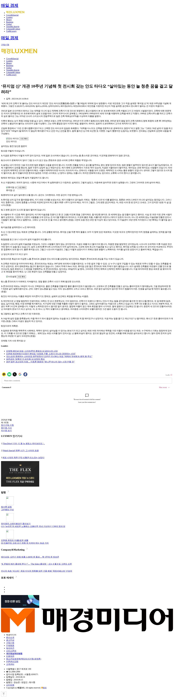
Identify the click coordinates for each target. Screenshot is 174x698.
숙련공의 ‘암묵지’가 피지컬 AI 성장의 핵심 (25, 359)
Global (9, 24)
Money (9, 20)
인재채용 (10, 645)
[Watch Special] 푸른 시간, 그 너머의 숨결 (21, 450)
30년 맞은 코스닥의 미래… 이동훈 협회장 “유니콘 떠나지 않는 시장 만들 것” (40, 362)
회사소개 (10, 637)
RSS (44, 688)
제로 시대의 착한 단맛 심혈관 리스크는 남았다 (23, 457)
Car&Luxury (11, 31)
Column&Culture (13, 29)
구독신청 (5, 45)
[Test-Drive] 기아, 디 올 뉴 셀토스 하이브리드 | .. (24, 443)
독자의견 (10, 648)
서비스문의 (11, 651)
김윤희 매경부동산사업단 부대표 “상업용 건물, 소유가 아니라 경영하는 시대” (41, 354)
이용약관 (10, 656)
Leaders (9, 17)
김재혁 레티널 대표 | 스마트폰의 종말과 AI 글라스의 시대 (32, 351)
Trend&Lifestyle (12, 27)
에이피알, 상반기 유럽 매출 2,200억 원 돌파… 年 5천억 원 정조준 (30, 557)
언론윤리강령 (12, 661)
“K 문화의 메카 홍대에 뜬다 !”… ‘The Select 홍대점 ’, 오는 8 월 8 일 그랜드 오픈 (36, 564)
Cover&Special (12, 15)
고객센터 (10, 664)
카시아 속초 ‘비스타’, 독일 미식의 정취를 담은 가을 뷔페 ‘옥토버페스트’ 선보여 (36, 571)
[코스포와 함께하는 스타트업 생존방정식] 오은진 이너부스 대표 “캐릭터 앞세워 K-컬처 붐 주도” (49, 356)
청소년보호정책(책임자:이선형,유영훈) (23, 659)
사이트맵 (10, 685)
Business (9, 22)
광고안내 (10, 640)
